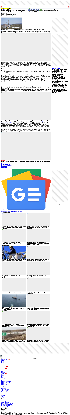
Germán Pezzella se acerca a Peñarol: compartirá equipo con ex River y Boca (60, 81)
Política (2, 360)
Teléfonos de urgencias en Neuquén (8, 406)
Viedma (2, 397)
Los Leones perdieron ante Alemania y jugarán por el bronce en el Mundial (59, 91)
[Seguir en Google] (1, 30)
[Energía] (35, 9)
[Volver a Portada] (35, 7)
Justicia (2, 362)
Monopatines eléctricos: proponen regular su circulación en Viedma (13, 292)
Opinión (2, 379)
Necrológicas (3, 400)
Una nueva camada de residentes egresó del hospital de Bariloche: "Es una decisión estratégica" (37, 292)
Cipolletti (2, 396)
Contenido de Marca (5, 390)
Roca (2, 394)
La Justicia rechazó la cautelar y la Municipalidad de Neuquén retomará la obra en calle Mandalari (13, 325)
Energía (3, 9)
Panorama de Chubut (5, 383)
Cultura (2, 370)
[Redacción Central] (1, 12)
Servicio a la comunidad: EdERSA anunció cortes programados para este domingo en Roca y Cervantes (59, 71)
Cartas (2, 385)
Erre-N (2, 371)
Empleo (2, 399)
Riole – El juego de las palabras (7, 403)
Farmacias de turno (5, 402)
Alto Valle (2, 393)
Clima (2, 375)
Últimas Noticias (5, 359)
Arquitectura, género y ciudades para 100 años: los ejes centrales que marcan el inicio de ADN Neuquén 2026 (38, 325)
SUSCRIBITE (6, 8)
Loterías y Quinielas (5, 401)
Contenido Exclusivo (5, 389)
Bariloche (3, 395)
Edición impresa (4, 391)
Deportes (3, 369)
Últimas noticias (56, 68)
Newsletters (4, 366)
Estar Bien (4, 373)
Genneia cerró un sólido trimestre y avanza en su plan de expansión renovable (25, 121)
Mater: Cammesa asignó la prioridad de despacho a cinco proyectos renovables (25, 161)
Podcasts (3, 387)
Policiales (3, 386)
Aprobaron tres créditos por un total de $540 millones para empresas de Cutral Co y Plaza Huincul (38, 341)
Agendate (4, 368)
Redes (2, 367)
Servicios (2, 365)
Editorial (3, 380)
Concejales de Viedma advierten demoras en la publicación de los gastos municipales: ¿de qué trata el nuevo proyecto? (38, 308)
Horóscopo (3, 376)
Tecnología (3, 378)
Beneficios (3, 407)
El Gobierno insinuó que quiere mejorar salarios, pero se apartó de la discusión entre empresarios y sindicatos (59, 86)
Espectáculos (4, 372)
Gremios (3, 361)
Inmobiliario (3, 388)
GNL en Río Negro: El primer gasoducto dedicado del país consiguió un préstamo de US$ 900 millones (13, 308)
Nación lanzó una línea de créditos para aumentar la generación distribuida (24, 63)
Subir (3, 410)
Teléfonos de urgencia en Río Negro (8, 405)
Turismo (2, 364)
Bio (2, 377)
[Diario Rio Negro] (1, 411)
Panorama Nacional (5, 384)
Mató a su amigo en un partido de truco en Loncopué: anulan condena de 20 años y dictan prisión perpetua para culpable (13, 341)
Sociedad (3, 374)
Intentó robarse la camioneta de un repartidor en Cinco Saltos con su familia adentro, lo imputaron (58, 76)
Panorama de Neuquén (6, 381)
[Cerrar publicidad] (1, 356)
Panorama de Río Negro (6, 382)
